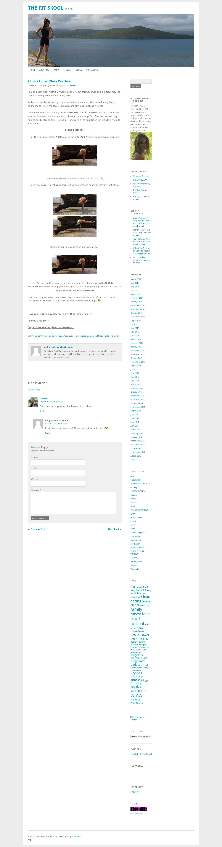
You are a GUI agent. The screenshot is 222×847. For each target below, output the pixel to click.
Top (29, 839)
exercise (93, 336)
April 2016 (134, 335)
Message (36, 490)
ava (145, 586)
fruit (142, 632)
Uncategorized (136, 561)
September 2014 (137, 407)
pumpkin (147, 668)
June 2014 (134, 418)
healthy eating (138, 641)
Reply (42, 411)
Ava (132, 476)
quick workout (135, 670)
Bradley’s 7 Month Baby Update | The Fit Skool (142, 220)
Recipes (78, 70)
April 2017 (134, 290)
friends (135, 631)
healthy (144, 638)
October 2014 (136, 403)
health (133, 521)
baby (132, 590)
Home (32, 70)
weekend (134, 565)
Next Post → (115, 529)
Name (34, 457)
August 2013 (135, 456)
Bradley (133, 487)
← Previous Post (36, 529)
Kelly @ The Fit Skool (62, 347)
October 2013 (136, 448)
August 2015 (135, 366)
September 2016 (137, 317)
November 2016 (137, 309)
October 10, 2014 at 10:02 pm (51, 401)
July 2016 (134, 324)
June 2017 (134, 283)
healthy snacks (136, 647)
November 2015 (137, 354)
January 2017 (136, 302)
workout (135, 699)
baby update (136, 480)
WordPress (50, 836)
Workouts (68, 336)
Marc (132, 529)
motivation (135, 536)
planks (106, 336)
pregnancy (135, 544)
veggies (135, 686)
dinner (134, 605)
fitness (100, 336)
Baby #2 (140, 590)
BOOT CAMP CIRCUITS (47, 336)
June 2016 (134, 328)
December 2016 (137, 305)
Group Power (136, 517)
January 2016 (136, 347)
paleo (144, 650)
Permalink (115, 336)
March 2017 (135, 294)
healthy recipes (138, 644)
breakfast (135, 597)
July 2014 (134, 414)
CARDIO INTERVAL (138, 491)
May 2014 (134, 422)
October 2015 (136, 358)
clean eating (140, 598)
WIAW (136, 695)
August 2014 (135, 411)
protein (140, 667)
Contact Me (92, 70)
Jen (134, 257)
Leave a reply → (35, 389)
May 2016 (134, 332)
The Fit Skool (45, 8)
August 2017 (135, 279)
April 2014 (134, 426)
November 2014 (137, 399)
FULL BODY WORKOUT (140, 510)
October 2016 (136, 313)
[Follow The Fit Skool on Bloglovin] (141, 737)
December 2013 (137, 441)
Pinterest (134, 792)
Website (34, 479)
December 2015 (137, 350)
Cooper (133, 495)
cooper (147, 601)
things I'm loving (139, 682)
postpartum (135, 540)
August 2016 (135, 320)
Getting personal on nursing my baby (141, 260)
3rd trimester (136, 587)
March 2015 (135, 384)
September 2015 (137, 362)
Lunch (132, 525)
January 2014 (136, 437)
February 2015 (136, 388)
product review (137, 547)
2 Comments (70, 85)
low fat (146, 647)
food (132, 506)
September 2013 (137, 452)
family (133, 499)
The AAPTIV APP (140, 180)
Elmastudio (76, 836)
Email (34, 468)
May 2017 (134, 287)
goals (132, 514)
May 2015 (134, 377)
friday (139, 628)
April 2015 (134, 381)
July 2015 (134, 369)
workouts (136, 702)
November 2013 (137, 444)
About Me (44, 70)
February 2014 (136, 433)
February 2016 (136, 343)
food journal (137, 621)
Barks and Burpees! (141, 176)
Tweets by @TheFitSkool (141, 754)
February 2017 (136, 298)
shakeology (136, 676)
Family (56, 70)
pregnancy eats (138, 658)
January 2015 (136, 392)
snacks (135, 680)
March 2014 (135, 429)
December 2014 (137, 396)
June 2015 (134, 373)
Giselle (43, 398)
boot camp (84, 336)
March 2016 (135, 339)
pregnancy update (137, 662)
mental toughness (138, 532)
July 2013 (134, 460)
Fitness (67, 70)
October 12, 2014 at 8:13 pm (56, 423)
